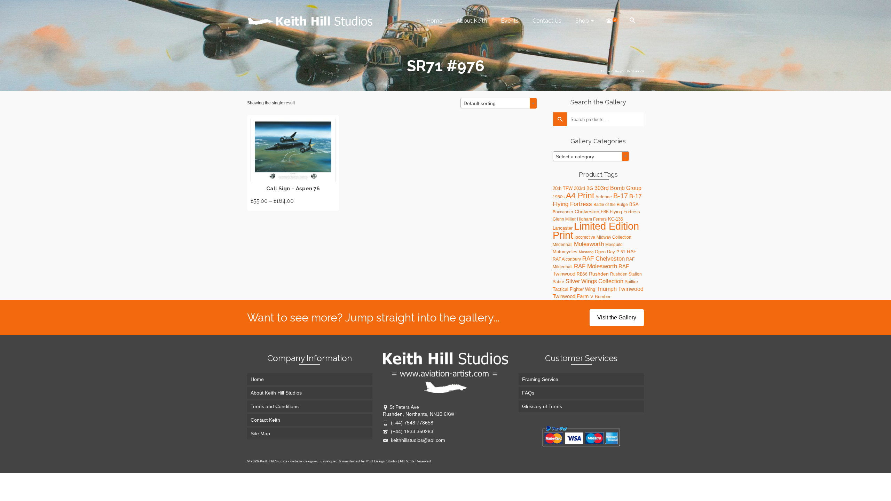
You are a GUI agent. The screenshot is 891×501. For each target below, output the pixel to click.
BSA (634, 204)
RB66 (582, 274)
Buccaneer (563, 211)
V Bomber (600, 296)
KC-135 (615, 219)
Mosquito (614, 244)
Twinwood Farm (571, 296)
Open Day (605, 251)
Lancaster (563, 228)
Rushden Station (626, 274)
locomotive (585, 237)
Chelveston (587, 211)
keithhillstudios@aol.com (417, 440)
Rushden (599, 274)
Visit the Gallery (616, 317)
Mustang (586, 252)
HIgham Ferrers (592, 219)
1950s (559, 196)
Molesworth (589, 244)
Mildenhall (563, 244)
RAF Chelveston (603, 258)
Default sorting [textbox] (480, 103)
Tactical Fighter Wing (574, 289)
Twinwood (631, 289)
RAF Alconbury (567, 259)
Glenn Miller (564, 219)
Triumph (607, 289)
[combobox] (498, 103)
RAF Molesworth (595, 266)
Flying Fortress (625, 211)
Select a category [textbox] (575, 156)
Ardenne (604, 196)
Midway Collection (614, 237)
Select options (293, 163)
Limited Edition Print (596, 230)
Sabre (558, 281)
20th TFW (563, 188)
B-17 (620, 196)
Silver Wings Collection (594, 281)
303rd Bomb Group (617, 188)
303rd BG (583, 188)
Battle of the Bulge (610, 204)
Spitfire (631, 281)
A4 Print (580, 195)
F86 (604, 211)
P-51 (620, 251)
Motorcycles (565, 251)
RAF (632, 251)
